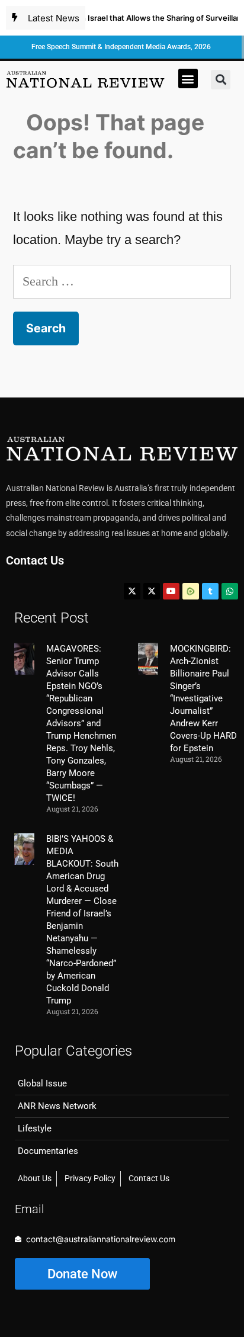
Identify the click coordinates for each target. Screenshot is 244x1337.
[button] (188, 78)
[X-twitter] (132, 591)
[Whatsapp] (229, 591)
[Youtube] (171, 591)
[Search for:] (122, 281)
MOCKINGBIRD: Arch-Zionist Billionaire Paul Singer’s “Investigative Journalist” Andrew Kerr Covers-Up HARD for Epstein (203, 698)
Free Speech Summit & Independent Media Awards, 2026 (121, 47)
